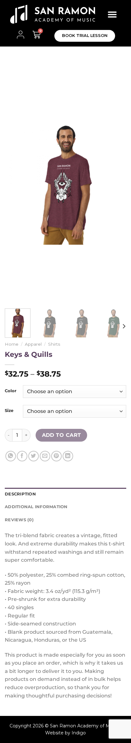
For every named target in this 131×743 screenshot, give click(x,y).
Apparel (33, 344)
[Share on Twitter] (33, 456)
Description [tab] (20, 494)
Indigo (79, 733)
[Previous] (15, 184)
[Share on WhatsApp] (10, 456)
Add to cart (61, 435)
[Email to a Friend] (45, 456)
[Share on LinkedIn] (68, 456)
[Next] (115, 184)
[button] (112, 14)
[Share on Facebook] (22, 456)
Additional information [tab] (36, 506)
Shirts (54, 344)
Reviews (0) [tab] (19, 519)
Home (11, 344)
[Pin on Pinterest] (56, 456)
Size (9, 410)
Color (11, 391)
